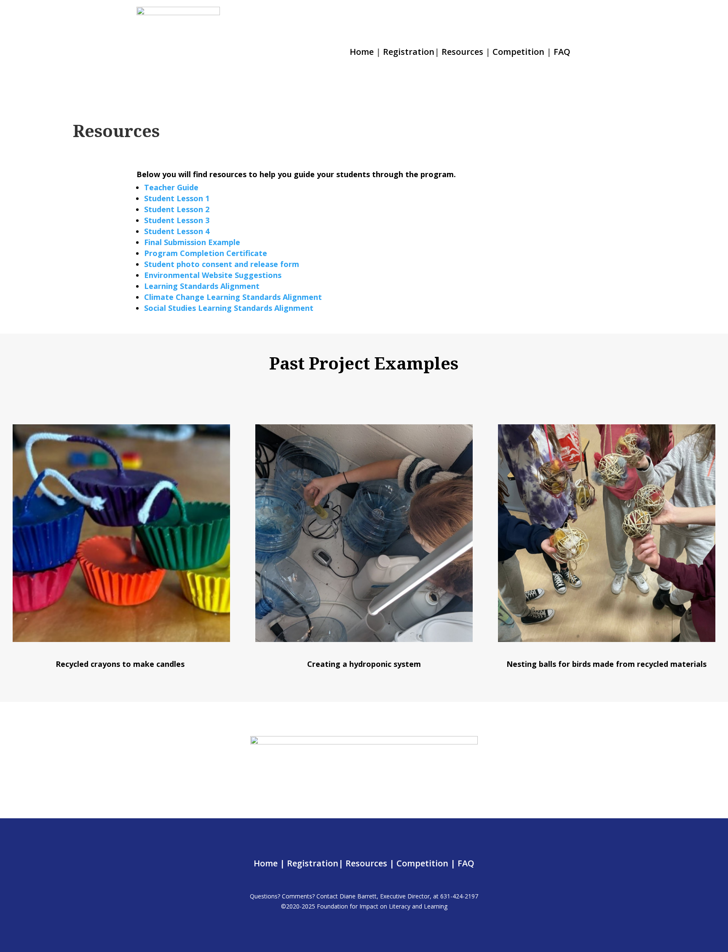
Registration (408, 51)
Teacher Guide (171, 187)
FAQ (562, 51)
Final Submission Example (192, 242)
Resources (462, 51)
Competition (518, 51)
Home (362, 51)
